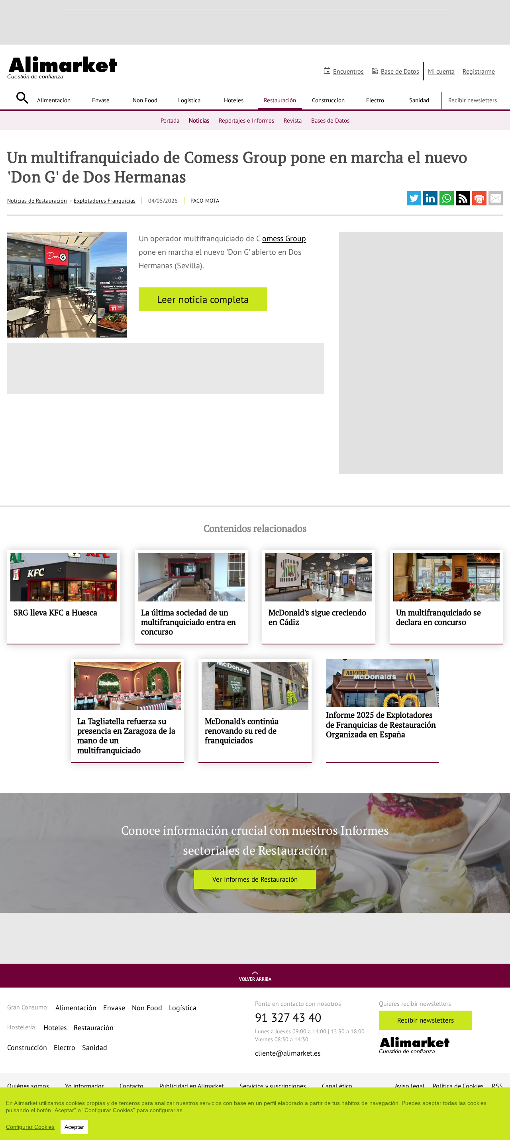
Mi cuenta (441, 71)
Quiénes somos (28, 1086)
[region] (255, 1113)
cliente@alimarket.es (288, 1053)
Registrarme (479, 71)
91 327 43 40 (288, 1017)
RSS (497, 1086)
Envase (101, 100)
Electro (375, 100)
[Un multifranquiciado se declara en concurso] (446, 597)
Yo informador (84, 1086)
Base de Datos (400, 71)
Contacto (131, 1086)
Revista (293, 120)
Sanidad (419, 100)
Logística (189, 100)
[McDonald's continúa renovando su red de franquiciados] (255, 710)
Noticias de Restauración (37, 200)
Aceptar (74, 1127)
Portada (170, 120)
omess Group (284, 238)
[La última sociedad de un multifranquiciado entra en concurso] (191, 597)
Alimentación (54, 100)
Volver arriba (255, 979)
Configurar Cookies (30, 1127)
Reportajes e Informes (246, 120)
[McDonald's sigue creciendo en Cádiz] (318, 597)
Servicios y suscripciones (272, 1086)
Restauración (280, 100)
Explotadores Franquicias (104, 200)
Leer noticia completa (203, 299)
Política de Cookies (458, 1086)
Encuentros (348, 71)
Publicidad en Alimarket (191, 1086)
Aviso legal (410, 1086)
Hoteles (233, 100)
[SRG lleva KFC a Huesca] (63, 597)
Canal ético (337, 1086)
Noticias (199, 120)
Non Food (145, 100)
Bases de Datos (330, 120)
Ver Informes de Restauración (255, 879)
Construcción (328, 100)
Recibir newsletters (472, 100)
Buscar (22, 98)
